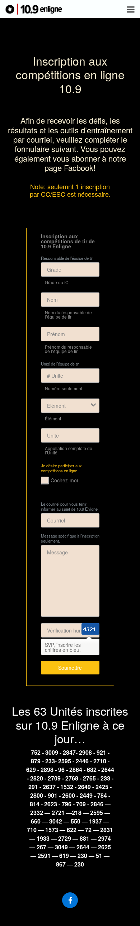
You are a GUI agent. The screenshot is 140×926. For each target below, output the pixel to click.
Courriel (56, 520)
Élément (56, 405)
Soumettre (70, 667)
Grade (54, 269)
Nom (52, 299)
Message (57, 552)
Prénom (56, 334)
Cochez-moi (64, 480)
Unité (53, 435)
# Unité (55, 375)
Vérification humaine (70, 630)
